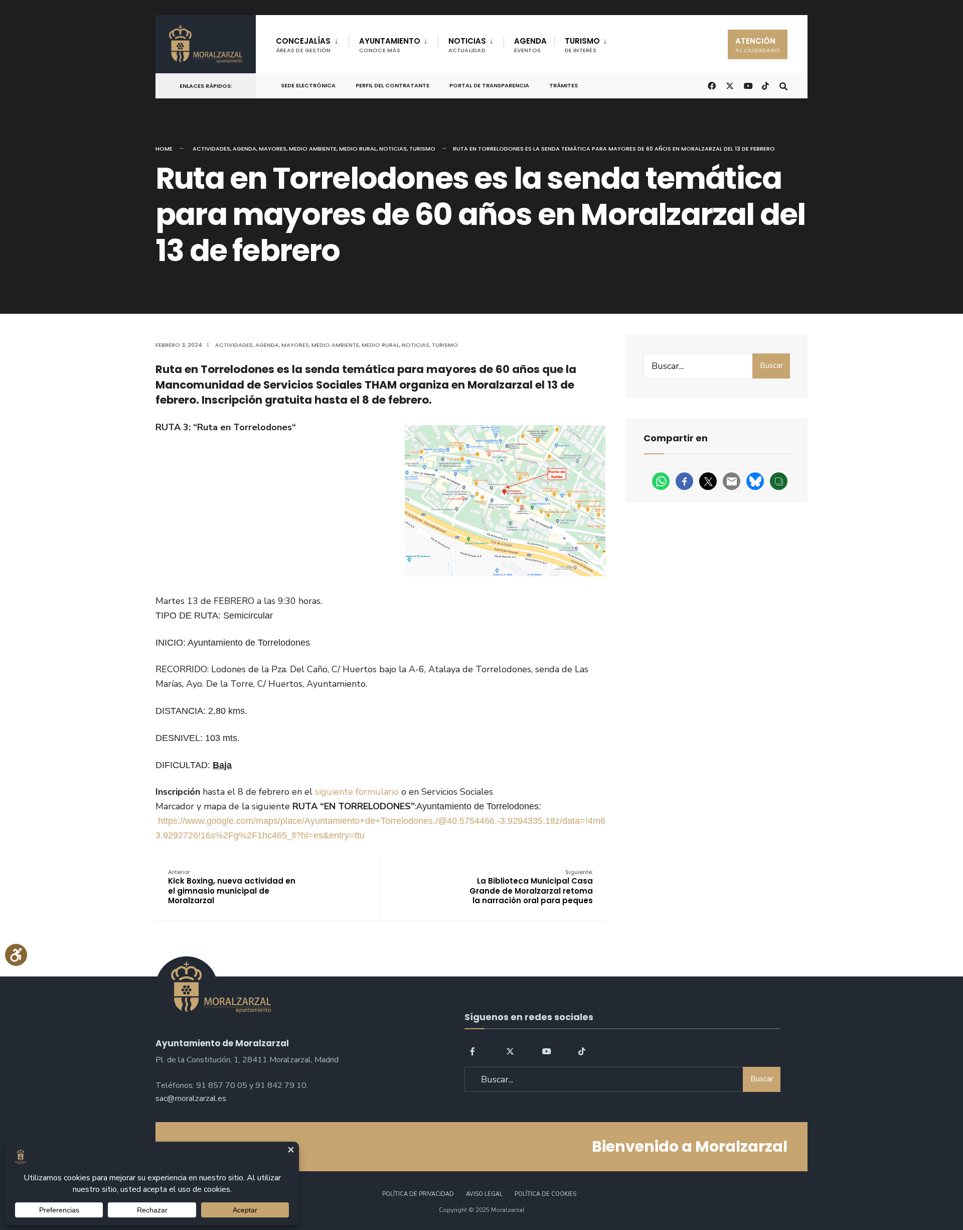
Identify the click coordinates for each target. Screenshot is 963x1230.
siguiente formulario (357, 792)
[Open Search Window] (783, 85)
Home (164, 149)
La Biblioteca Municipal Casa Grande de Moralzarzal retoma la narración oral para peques (531, 887)
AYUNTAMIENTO (389, 45)
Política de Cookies (545, 1194)
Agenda (244, 149)
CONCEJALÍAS (303, 45)
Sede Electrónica (308, 85)
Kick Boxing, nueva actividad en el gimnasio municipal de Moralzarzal (231, 887)
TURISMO (582, 45)
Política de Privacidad (418, 1194)
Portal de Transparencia (489, 85)
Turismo (422, 149)
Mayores (272, 149)
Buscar (771, 365)
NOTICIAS (467, 45)
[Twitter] (510, 1050)
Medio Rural (358, 149)
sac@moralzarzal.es (190, 1098)
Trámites (563, 85)
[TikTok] (765, 85)
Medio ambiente (313, 149)
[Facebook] (474, 1050)
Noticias (393, 149)
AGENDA (530, 45)
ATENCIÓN (757, 45)
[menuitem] (312, 43)
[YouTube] (546, 1050)
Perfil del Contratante (392, 85)
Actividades (211, 149)
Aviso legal (484, 1194)
